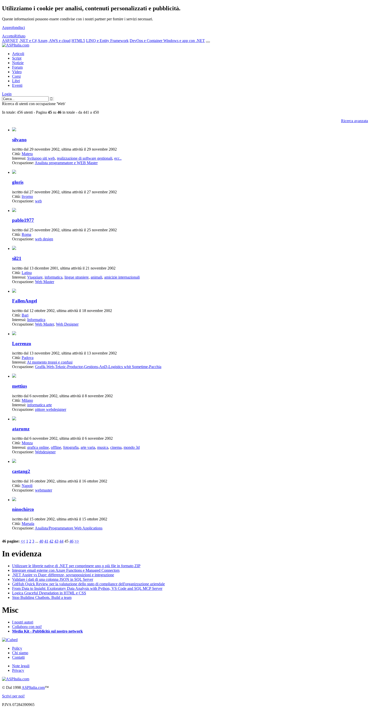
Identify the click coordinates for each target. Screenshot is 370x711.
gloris (17, 182)
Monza (27, 443)
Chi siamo (20, 653)
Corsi (16, 76)
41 (46, 541)
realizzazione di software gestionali (84, 158)
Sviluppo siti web (41, 158)
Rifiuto (19, 36)
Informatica (36, 320)
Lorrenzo (21, 343)
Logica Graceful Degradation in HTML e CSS (49, 593)
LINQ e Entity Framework (107, 40)
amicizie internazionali (122, 277)
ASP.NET (10, 40)
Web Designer (67, 324)
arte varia (88, 447)
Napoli (27, 485)
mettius (19, 386)
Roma (26, 234)
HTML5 (78, 40)
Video (17, 72)
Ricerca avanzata (354, 121)
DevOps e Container (146, 40)
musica (102, 447)
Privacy (18, 670)
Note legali (20, 666)
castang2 (21, 471)
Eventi (17, 85)
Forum (17, 67)
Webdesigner (45, 452)
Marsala (28, 523)
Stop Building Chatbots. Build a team (41, 597)
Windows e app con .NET (184, 40)
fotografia (71, 447)
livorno (27, 196)
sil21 (16, 258)
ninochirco (23, 509)
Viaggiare (35, 277)
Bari (25, 315)
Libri (16, 81)
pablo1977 (23, 220)
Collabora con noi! (27, 627)
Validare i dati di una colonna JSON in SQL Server (52, 579)
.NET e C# (28, 40)
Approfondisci (13, 27)
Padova (27, 358)
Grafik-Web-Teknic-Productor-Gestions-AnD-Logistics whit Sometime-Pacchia (98, 367)
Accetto (8, 36)
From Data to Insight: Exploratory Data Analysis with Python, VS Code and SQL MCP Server (87, 588)
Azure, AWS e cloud (54, 40)
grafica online (38, 447)
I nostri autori (22, 622)
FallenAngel (24, 300)
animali (96, 277)
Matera (27, 154)
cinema (116, 447)
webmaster (43, 490)
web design (44, 239)
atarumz (20, 428)
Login (7, 94)
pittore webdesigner (50, 409)
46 (71, 541)
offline (56, 447)
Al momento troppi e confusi (49, 362)
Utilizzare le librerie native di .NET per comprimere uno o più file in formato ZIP (76, 566)
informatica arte (39, 405)
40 (41, 541)
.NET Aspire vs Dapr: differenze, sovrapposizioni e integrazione (63, 575)
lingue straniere (76, 277)
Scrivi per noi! (13, 696)
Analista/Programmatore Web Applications (68, 528)
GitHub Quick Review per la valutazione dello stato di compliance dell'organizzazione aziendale (88, 584)
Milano (27, 400)
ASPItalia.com (33, 687)
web (38, 201)
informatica (53, 277)
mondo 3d (132, 447)
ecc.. (118, 158)
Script (16, 58)
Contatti (18, 657)
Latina (27, 273)
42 (51, 541)
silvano (19, 139)
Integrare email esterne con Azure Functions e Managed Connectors (66, 570)
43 (56, 541)
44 (61, 541)
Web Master (44, 282)
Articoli (18, 54)
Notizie (18, 63)
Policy (17, 648)
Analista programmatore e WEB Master (66, 163)
